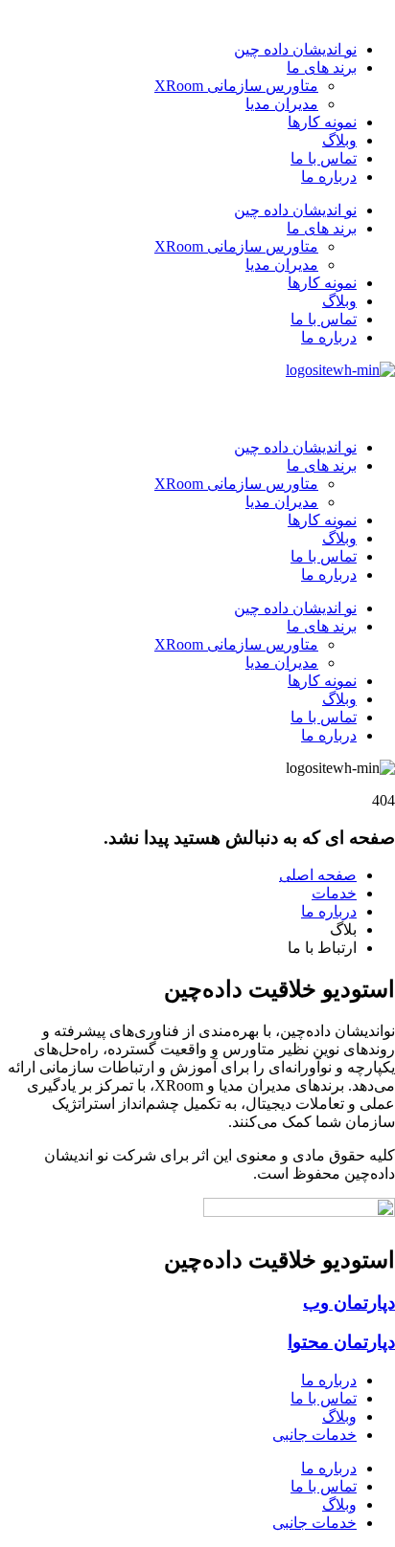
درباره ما (329, 176)
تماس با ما (323, 158)
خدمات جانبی (314, 1434)
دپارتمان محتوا (341, 1342)
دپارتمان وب (349, 1303)
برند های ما (322, 67)
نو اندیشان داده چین (295, 49)
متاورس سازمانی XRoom (236, 85)
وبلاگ (339, 140)
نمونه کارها (322, 122)
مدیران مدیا (281, 104)
